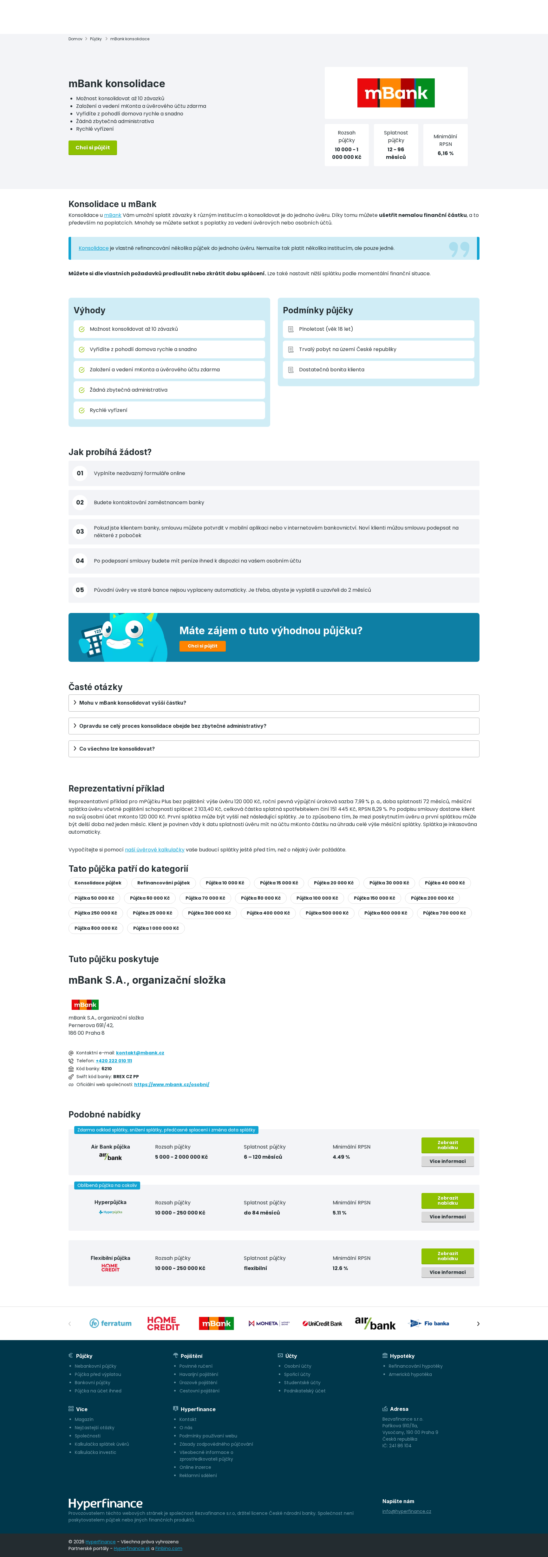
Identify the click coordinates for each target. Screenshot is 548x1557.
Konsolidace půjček (98, 883)
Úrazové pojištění (198, 1382)
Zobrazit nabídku (448, 1145)
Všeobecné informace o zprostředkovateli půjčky (206, 1455)
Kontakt (188, 1419)
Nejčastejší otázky (94, 1427)
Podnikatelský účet (305, 1391)
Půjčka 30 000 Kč (389, 883)
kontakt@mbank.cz (140, 1053)
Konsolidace (94, 248)
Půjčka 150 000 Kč (374, 898)
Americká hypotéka (410, 1374)
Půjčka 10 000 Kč (225, 883)
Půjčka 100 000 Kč (317, 898)
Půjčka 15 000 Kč (279, 883)
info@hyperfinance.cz (406, 1511)
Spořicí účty (297, 1374)
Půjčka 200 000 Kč (432, 898)
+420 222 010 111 (114, 1061)
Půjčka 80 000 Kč (261, 898)
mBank (112, 215)
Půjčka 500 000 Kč (327, 913)
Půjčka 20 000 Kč (334, 883)
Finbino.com (168, 1548)
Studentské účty (302, 1382)
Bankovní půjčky (92, 1382)
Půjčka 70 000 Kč (205, 898)
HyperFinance (101, 1542)
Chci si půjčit (92, 147)
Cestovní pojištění (199, 1391)
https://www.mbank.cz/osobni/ (171, 1084)
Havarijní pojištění (198, 1374)
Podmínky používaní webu (208, 1436)
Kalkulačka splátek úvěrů (102, 1444)
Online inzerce (195, 1467)
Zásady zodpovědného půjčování (216, 1444)
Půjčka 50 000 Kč (94, 898)
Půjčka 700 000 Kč (444, 913)
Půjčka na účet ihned (98, 1391)
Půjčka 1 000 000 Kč (156, 928)
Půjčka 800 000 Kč (96, 928)
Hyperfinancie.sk (132, 1548)
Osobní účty (297, 1366)
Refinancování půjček (163, 883)
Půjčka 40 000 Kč (445, 883)
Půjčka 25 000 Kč (152, 913)
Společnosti (88, 1436)
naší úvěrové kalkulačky (155, 849)
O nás (185, 1427)
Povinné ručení (195, 1366)
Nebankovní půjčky (95, 1366)
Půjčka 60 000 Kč (150, 898)
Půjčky (96, 39)
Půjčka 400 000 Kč (268, 913)
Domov (75, 39)
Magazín (84, 1419)
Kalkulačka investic (95, 1452)
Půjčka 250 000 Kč (96, 913)
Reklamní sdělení (198, 1475)
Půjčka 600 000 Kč (385, 913)
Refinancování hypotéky (416, 1366)
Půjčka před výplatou (98, 1374)
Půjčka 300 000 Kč (209, 913)
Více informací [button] (448, 1161)
